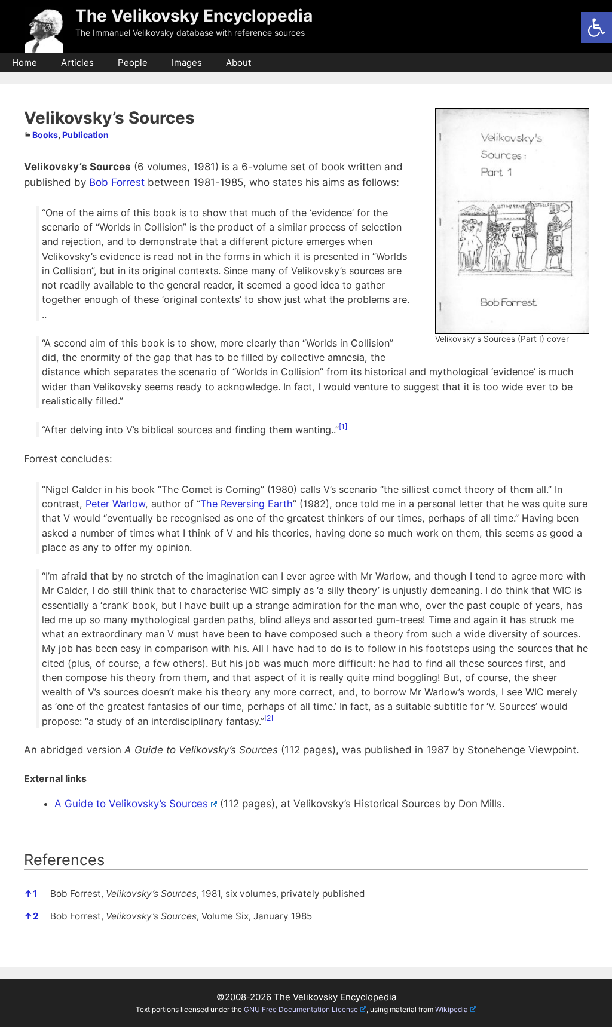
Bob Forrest (117, 182)
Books (45, 135)
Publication (85, 135)
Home (24, 62)
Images (187, 62)
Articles (77, 62)
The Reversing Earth (246, 504)
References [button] (64, 859)
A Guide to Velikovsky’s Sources (131, 804)
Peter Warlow (115, 504)
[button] (596, 27)
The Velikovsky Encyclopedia (194, 15)
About (238, 62)
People (133, 62)
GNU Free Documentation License (301, 1009)
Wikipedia (451, 1009)
